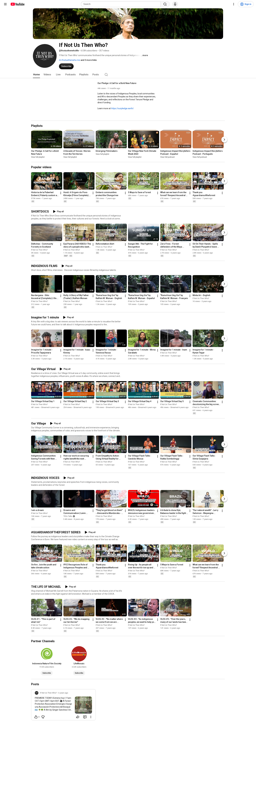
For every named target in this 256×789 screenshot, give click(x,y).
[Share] (78, 717)
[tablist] (128, 74)
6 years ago (63, 693)
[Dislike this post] (43, 717)
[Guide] (5, 4)
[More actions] (61, 193)
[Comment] (85, 717)
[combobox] (121, 4)
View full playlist (38, 157)
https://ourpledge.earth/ (122, 108)
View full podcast (167, 157)
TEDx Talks (67, 516)
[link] (63, 705)
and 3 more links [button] (89, 60)
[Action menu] (91, 717)
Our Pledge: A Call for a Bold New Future (116, 83)
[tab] (36, 74)
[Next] (224, 140)
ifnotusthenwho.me (70, 60)
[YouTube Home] (17, 4)
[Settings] (233, 4)
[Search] (165, 4)
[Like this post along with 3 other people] (36, 717)
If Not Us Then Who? (39, 250)
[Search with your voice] (175, 4)
